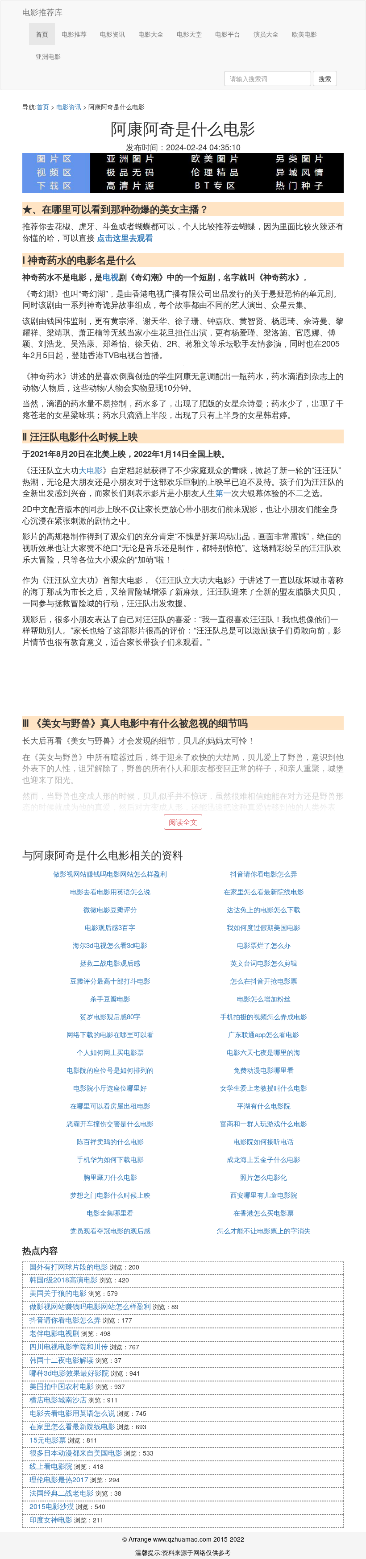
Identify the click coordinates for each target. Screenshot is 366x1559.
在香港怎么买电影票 (263, 1212)
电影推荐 (74, 33)
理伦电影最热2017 (58, 1479)
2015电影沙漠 (51, 1506)
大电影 (91, 470)
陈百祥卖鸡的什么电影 (110, 1141)
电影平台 (227, 33)
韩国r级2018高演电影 (63, 1279)
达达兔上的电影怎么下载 (263, 909)
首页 (42, 33)
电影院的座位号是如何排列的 (110, 1070)
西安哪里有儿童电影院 (263, 1194)
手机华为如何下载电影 (110, 1159)
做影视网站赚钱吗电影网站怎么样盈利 (110, 873)
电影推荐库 (42, 11)
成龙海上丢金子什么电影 (263, 1159)
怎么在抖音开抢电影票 (263, 980)
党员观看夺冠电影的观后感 (110, 1230)
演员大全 (266, 33)
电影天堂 (189, 33)
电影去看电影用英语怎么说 (110, 891)
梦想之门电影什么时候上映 (110, 1194)
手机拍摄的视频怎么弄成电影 (263, 1016)
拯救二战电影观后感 (110, 963)
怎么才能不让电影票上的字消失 (264, 1230)
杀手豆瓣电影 (110, 998)
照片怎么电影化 (263, 1177)
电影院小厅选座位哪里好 (110, 1087)
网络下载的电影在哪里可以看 (110, 1034)
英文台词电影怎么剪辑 (263, 963)
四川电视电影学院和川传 (68, 1346)
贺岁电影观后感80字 (110, 1016)
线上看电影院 (50, 1466)
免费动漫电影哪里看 (263, 1070)
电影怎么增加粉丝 (264, 998)
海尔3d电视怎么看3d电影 (110, 945)
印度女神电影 (50, 1519)
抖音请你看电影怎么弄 (263, 873)
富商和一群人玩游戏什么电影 (263, 1123)
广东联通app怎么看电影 (263, 1034)
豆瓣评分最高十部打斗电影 (110, 980)
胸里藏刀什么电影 (110, 1177)
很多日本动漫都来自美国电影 (75, 1452)
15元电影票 (47, 1440)
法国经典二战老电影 (61, 1493)
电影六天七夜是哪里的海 (263, 1052)
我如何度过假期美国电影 (263, 927)
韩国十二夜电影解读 (61, 1360)
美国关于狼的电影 (58, 1293)
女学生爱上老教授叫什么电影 (263, 1087)
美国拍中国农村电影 (61, 1386)
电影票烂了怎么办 (264, 945)
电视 (111, 277)
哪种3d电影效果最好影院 (69, 1373)
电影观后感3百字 (110, 927)
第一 (223, 492)
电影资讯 (112, 33)
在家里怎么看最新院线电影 (264, 891)
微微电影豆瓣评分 (110, 909)
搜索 (325, 78)
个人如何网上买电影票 (110, 1052)
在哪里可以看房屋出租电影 (110, 1105)
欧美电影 (304, 33)
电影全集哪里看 (110, 1212)
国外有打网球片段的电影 (68, 1266)
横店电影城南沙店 (58, 1399)
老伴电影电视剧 (54, 1333)
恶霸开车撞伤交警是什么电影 (110, 1123)
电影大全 (150, 33)
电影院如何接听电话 (263, 1141)
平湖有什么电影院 (264, 1105)
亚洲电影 (48, 56)
